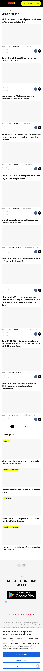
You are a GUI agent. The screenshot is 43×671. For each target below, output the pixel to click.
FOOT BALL (7, 498)
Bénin (15, 10)
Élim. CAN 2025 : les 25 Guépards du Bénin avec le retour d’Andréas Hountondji (19, 386)
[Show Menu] (3, 3)
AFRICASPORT (15, 47)
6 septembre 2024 (27, 286)
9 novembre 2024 (27, 165)
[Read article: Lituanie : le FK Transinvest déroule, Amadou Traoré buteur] (21, 535)
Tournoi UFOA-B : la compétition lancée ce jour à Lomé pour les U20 (21, 177)
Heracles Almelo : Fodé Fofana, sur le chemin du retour (21, 490)
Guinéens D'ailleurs (11, 470)
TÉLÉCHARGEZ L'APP (31, 3)
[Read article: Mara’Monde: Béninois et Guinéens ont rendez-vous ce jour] (21, 235)
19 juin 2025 (27, 85)
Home (4, 10)
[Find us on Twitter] (24, 565)
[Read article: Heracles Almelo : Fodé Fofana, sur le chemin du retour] (21, 477)
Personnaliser (21, 660)
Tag (9, 10)
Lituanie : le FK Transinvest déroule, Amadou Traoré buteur (21, 548)
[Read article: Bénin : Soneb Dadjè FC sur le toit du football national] (21, 73)
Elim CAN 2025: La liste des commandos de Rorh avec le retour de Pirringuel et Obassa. (21, 137)
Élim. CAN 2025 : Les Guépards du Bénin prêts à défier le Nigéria (21, 260)
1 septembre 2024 (27, 330)
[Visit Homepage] (12, 3)
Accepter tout (21, 654)
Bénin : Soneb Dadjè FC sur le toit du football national (19, 59)
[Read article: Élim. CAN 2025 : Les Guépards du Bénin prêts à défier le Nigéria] (21, 274)
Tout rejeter (21, 666)
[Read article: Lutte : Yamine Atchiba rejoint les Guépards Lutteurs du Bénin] (21, 111)
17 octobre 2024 (27, 209)
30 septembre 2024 (28, 247)
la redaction (16, 85)
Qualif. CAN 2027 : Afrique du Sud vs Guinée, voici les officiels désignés (20, 519)
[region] (21, 649)
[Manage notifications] (38, 666)
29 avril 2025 (27, 123)
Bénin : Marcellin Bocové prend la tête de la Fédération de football (21, 20)
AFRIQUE (6, 441)
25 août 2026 (26, 47)
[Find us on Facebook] (19, 565)
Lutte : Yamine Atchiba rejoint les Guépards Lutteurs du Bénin (18, 97)
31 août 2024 (26, 372)
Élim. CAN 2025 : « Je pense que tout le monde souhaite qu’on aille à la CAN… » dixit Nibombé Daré (21, 343)
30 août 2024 (26, 415)
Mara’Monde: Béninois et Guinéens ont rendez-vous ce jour (20, 221)
